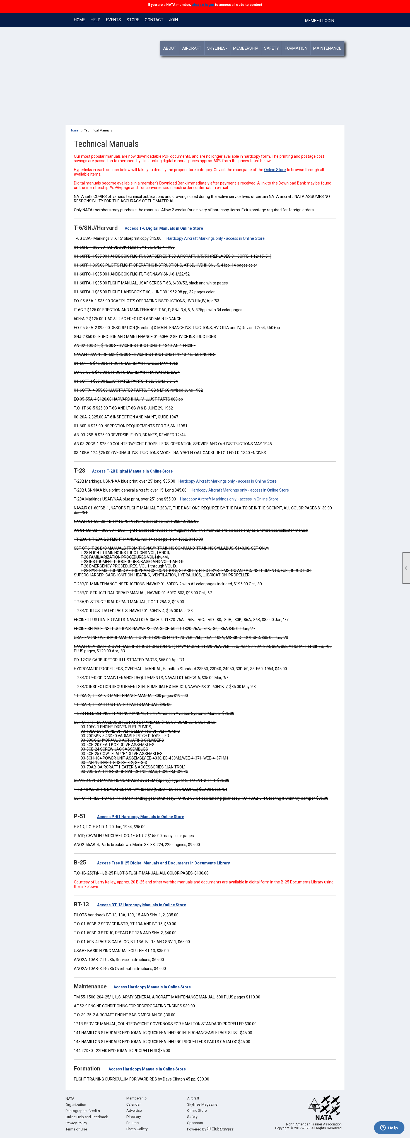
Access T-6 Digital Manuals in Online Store (164, 228)
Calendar (133, 1104)
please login (202, 4)
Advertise (134, 1110)
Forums (132, 1123)
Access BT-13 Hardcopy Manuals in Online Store (141, 905)
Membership (136, 1098)
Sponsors (195, 1123)
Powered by (210, 1129)
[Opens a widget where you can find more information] (389, 1128)
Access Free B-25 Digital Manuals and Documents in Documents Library (163, 863)
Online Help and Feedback (87, 1117)
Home (79, 19)
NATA (70, 1098)
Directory (133, 1117)
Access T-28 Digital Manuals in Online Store (132, 471)
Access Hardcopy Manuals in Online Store (152, 987)
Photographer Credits (83, 1111)
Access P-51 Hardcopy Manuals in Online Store (140, 816)
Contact (154, 19)
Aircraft (193, 1098)
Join (173, 19)
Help (95, 19)
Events (113, 19)
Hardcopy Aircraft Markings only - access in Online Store (216, 238)
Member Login (319, 20)
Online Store (275, 169)
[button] (169, 48)
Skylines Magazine (202, 1104)
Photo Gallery (137, 1129)
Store (133, 19)
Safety (192, 1117)
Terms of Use (76, 1129)
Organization (76, 1105)
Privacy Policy (76, 1123)
